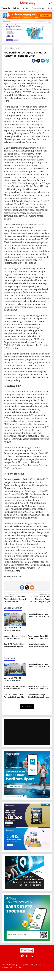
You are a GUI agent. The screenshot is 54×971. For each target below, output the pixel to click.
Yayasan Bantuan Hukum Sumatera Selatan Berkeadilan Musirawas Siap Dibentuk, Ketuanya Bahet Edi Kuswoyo (15, 637)
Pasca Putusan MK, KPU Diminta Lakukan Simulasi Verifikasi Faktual (15, 598)
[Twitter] (27, 587)
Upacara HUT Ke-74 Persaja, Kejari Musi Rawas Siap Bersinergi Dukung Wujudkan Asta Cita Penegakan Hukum (14, 629)
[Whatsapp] (47, 61)
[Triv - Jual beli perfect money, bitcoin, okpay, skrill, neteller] (24, 872)
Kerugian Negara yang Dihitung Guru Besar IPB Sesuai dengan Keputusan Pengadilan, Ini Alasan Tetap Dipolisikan (38, 615)
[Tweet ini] (38, 61)
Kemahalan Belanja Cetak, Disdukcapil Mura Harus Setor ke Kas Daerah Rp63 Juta (38, 645)
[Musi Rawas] (28, 3)
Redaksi (19, 967)
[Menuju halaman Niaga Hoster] (27, 31)
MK (17, 570)
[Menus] (4, 3)
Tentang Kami (7, 967)
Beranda (39, 965)
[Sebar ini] (34, 61)
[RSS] (32, 587)
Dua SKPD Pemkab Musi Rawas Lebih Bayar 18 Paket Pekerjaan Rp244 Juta (14, 645)
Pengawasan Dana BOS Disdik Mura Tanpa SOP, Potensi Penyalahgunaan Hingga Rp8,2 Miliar (39, 637)
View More (27, 706)
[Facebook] (22, 587)
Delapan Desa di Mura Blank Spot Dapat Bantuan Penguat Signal (40, 598)
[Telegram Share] (43, 61)
